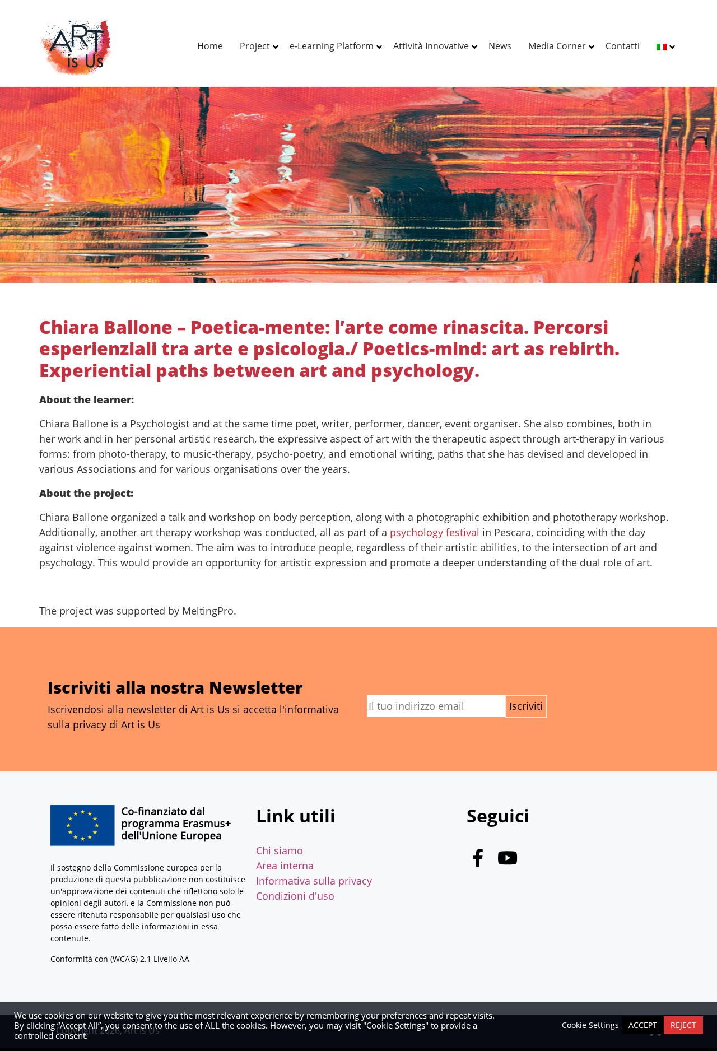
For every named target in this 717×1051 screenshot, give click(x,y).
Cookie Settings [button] (590, 1025)
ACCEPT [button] (642, 1025)
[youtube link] (507, 860)
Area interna (285, 865)
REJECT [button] (683, 1025)
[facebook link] (478, 860)
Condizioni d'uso (295, 896)
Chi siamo (279, 850)
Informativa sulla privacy (314, 880)
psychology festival (436, 532)
